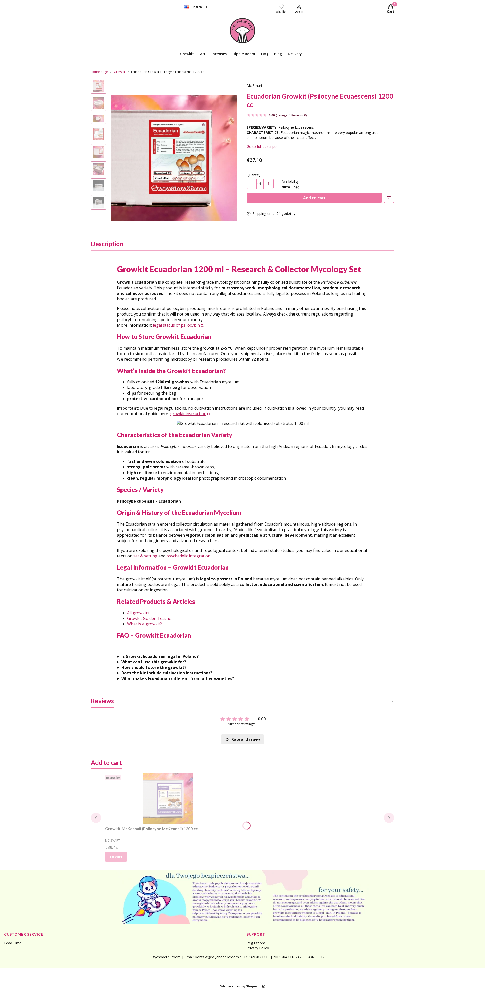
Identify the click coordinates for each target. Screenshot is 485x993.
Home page (99, 72)
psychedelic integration (188, 556)
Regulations (256, 942)
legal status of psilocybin (176, 325)
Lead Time (12, 942)
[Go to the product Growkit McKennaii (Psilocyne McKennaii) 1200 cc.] (168, 798)
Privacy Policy (258, 948)
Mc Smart (254, 85)
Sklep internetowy (240, 986)
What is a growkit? (144, 624)
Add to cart (314, 198)
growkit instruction (188, 413)
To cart (116, 856)
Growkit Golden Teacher (150, 618)
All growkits (138, 613)
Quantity (253, 175)
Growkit (119, 72)
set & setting (145, 556)
